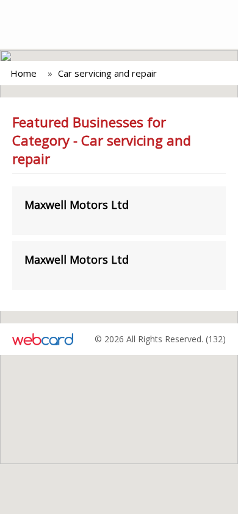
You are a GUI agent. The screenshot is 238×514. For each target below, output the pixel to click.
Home (23, 73)
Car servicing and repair (107, 73)
